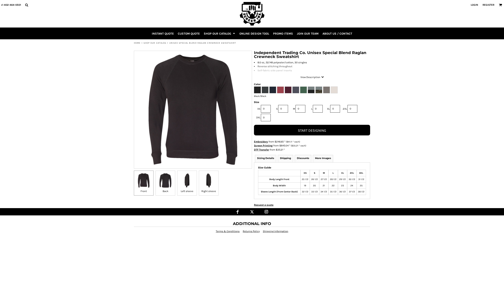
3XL (258, 117)
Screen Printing (263, 145)
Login (474, 4)
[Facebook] (237, 212)
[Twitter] (252, 212)
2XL (345, 108)
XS (258, 108)
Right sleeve (208, 191)
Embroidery (261, 141)
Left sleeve (187, 191)
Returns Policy (251, 231)
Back (165, 191)
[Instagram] (266, 212)
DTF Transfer (261, 149)
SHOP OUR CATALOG (155, 43)
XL (328, 108)
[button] (26, 4)
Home (137, 43)
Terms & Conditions (228, 231)
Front (144, 191)
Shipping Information (275, 231)
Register (488, 4)
